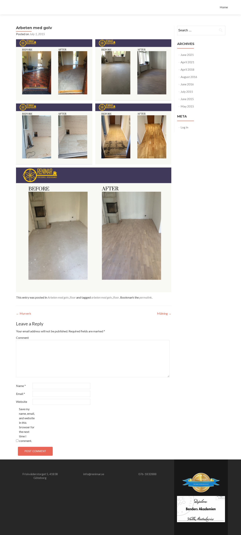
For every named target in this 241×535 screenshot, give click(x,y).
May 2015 (187, 106)
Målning (164, 313)
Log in (184, 127)
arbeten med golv (101, 297)
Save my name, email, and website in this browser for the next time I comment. (27, 424)
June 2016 (187, 84)
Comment (22, 337)
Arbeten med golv (58, 297)
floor (73, 297)
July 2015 (187, 91)
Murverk (23, 313)
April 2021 (187, 62)
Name (21, 386)
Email (20, 393)
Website (21, 401)
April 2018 (187, 69)
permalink (145, 297)
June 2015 (187, 99)
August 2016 (189, 77)
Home (224, 7)
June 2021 (187, 54)
